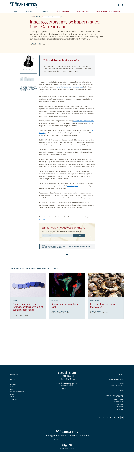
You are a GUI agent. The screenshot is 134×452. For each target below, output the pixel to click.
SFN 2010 (31, 88)
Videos (12, 386)
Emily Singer (19, 314)
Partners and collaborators (115, 377)
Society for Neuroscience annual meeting (69, 87)
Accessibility (120, 406)
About (117, 372)
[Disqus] (67, 343)
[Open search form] (118, 5)
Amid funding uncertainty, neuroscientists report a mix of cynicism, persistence (28, 307)
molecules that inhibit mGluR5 (83, 121)
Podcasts (13, 384)
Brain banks (54, 300)
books (17, 391)
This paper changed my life (18, 381)
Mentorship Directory (117, 385)
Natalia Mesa (96, 311)
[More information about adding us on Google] (61, 16)
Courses (12, 396)
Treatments (23, 90)
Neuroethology (94, 300)
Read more (67, 389)
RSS (123, 393)
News (15, 11)
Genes (21, 88)
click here (42, 219)
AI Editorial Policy (118, 401)
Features (13, 377)
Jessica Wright (36, 43)
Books (12, 389)
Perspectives (29, 11)
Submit (79, 235)
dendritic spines (72, 186)
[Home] (67, 431)
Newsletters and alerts (116, 379)
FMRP (21, 87)
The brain (31, 89)
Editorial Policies (118, 399)
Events (12, 394)
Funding (15, 300)
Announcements (119, 388)
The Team (121, 374)
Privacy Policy (119, 404)
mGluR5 (26, 88)
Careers (121, 390)
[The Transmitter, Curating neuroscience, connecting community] (23, 5)
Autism (28, 86)
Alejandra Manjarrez (60, 311)
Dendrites (33, 86)
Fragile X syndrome (28, 87)
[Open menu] (123, 5)
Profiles (12, 379)
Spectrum (37, 16)
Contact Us (120, 409)
